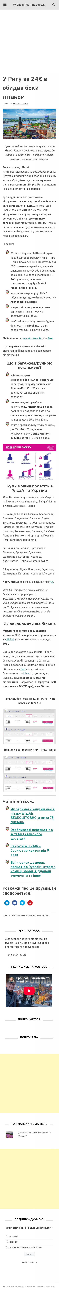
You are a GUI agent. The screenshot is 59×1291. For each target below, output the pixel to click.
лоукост (40, 915)
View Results (29, 1262)
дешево (24, 915)
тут (51, 582)
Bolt (23, 669)
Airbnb (10, 639)
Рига (47, 915)
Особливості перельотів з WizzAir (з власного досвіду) (31, 834)
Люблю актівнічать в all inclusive (25, 1247)
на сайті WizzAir (32, 338)
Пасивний (13, 1242)
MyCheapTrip (20, 104)
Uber (26, 673)
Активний (13, 1236)
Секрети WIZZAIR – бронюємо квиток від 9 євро (29, 850)
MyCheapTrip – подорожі (29, 5)
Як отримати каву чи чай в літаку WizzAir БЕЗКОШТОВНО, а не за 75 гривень (32, 816)
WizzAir (16, 915)
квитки (32, 915)
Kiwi (50, 338)
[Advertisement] (29, 41)
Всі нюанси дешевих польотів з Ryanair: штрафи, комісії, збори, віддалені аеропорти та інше (33, 869)
